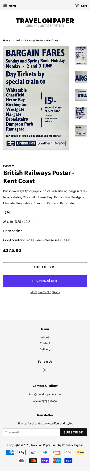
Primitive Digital (72, 445)
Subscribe (73, 432)
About (45, 337)
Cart (83, 6)
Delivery (45, 349)
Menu (12, 6)
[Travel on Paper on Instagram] (45, 371)
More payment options (45, 292)
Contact (45, 343)
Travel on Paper (40, 445)
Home (6, 40)
